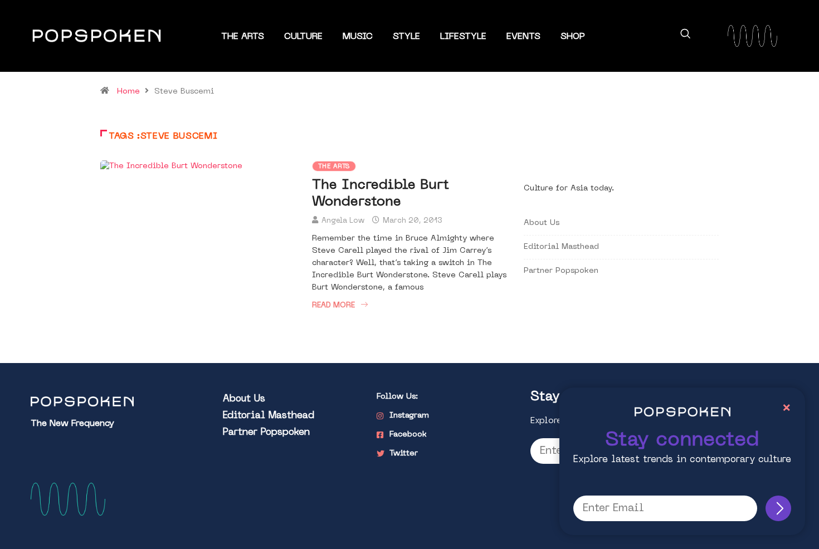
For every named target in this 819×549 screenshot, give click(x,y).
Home (128, 91)
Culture (303, 36)
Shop (572, 36)
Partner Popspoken (561, 270)
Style (406, 36)
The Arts (242, 36)
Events (523, 36)
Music (358, 36)
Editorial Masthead (561, 247)
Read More (333, 305)
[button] (685, 35)
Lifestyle (463, 36)
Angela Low (342, 220)
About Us (541, 223)
